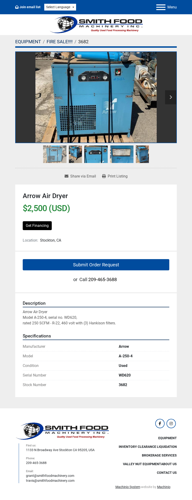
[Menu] (161, 7)
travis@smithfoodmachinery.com (50, 480)
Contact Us (167, 473)
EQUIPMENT (167, 438)
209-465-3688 (102, 279)
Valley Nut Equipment (142, 464)
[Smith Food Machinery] (62, 431)
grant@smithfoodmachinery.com (50, 476)
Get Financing (37, 225)
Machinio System (127, 487)
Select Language (58, 7)
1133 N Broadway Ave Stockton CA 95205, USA (60, 450)
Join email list (30, 7)
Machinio (163, 487)
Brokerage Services (159, 455)
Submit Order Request (96, 265)
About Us (169, 464)
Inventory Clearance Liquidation (148, 447)
